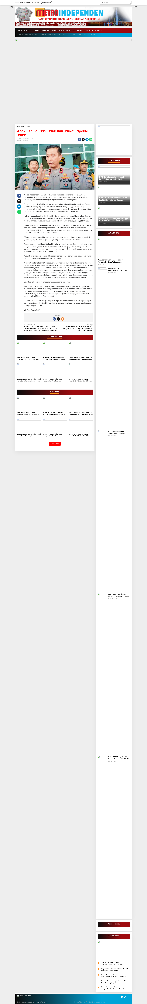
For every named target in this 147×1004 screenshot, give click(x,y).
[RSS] (62, 319)
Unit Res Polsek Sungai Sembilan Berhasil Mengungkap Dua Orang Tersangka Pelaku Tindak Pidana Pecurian (78, 327)
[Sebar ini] (79, 139)
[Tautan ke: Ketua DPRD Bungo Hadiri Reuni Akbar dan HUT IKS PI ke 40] (102, 836)
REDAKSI (90, 1002)
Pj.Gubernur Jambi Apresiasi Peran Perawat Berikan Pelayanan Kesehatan (112, 261)
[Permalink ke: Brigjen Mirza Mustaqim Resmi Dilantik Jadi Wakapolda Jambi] (55, 349)
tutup (11, 7)
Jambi (19, 140)
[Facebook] (54, 319)
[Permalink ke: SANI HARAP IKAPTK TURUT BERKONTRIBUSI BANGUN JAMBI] (29, 349)
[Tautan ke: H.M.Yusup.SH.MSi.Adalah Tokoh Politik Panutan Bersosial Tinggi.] (102, 511)
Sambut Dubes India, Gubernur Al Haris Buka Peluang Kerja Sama (29, 380)
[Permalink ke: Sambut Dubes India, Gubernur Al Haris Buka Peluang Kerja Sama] (29, 370)
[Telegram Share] (87, 139)
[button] (130, 3)
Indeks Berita (100, 1002)
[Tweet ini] (83, 139)
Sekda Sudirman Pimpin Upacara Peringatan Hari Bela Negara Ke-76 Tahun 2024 (80, 358)
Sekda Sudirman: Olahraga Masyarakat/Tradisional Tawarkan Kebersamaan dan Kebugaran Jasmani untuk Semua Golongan (55, 380)
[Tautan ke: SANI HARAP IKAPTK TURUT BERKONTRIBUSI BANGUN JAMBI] (114, 950)
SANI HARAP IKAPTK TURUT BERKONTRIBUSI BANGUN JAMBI (28, 358)
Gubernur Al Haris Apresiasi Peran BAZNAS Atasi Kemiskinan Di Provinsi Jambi (80, 380)
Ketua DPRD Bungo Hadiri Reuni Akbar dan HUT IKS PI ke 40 (119, 758)
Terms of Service (79, 1002)
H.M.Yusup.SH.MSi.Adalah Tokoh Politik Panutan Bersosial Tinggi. (117, 432)
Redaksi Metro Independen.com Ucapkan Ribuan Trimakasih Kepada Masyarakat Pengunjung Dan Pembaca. (118, 269)
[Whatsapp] (90, 139)
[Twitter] (58, 319)
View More (55, 444)
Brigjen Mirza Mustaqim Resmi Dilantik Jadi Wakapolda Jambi (54, 358)
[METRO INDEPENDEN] (73, 16)
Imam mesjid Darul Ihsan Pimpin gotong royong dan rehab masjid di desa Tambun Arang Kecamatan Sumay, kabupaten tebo (119, 595)
